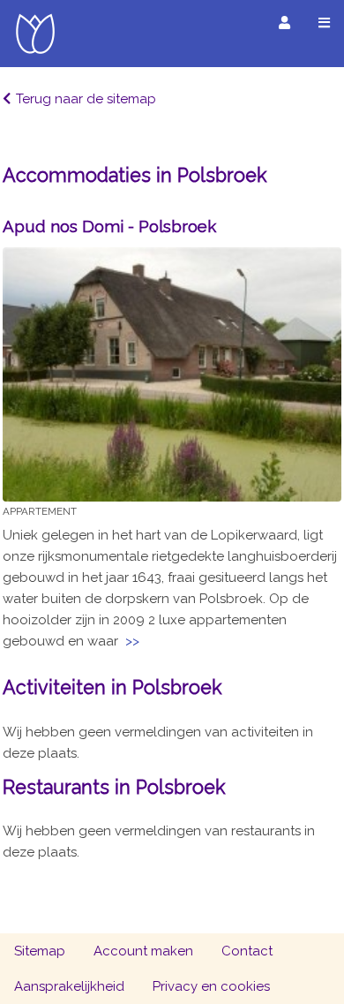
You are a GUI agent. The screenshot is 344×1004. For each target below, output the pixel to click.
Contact (247, 951)
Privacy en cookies (211, 986)
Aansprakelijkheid (69, 986)
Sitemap (39, 951)
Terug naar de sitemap (86, 99)
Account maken (143, 951)
